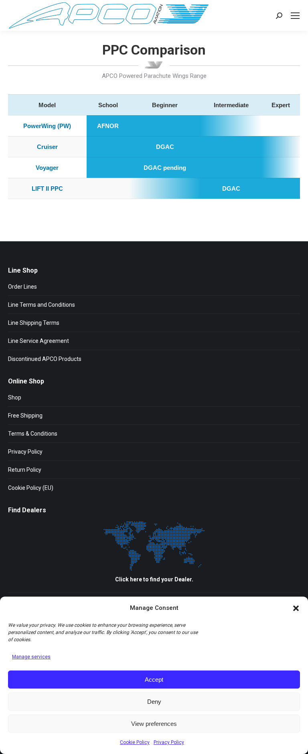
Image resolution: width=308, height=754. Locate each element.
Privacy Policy (169, 742)
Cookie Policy (135, 742)
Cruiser (47, 146)
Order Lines (22, 286)
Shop (14, 397)
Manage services (31, 657)
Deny (154, 701)
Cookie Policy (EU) (30, 488)
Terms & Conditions (32, 433)
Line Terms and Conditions (41, 305)
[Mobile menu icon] (295, 15)
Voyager (47, 167)
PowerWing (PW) (47, 125)
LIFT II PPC (47, 188)
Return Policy (24, 470)
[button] (296, 608)
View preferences (154, 723)
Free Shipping (25, 415)
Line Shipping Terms (33, 323)
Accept (154, 679)
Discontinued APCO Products (44, 359)
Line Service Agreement (38, 341)
